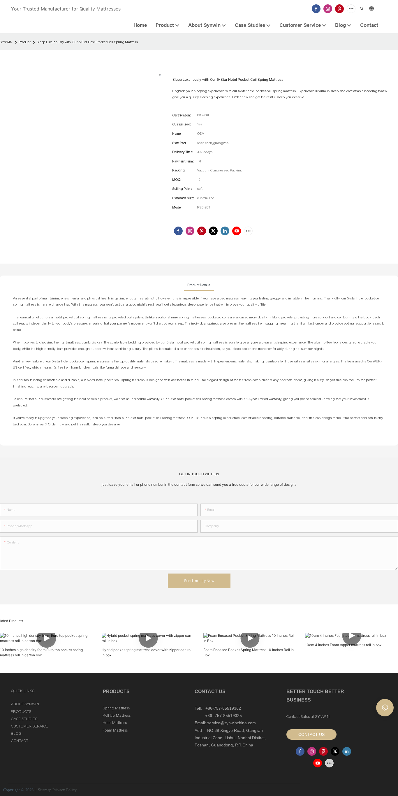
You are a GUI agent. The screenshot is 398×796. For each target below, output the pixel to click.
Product (25, 42)
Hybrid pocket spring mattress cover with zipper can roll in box (147, 652)
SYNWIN (6, 42)
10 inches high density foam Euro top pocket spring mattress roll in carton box (41, 652)
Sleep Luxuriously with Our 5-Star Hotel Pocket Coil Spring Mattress (87, 42)
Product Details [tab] (199, 285)
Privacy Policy (64, 790)
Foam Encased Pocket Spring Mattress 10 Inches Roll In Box (248, 652)
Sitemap (44, 790)
